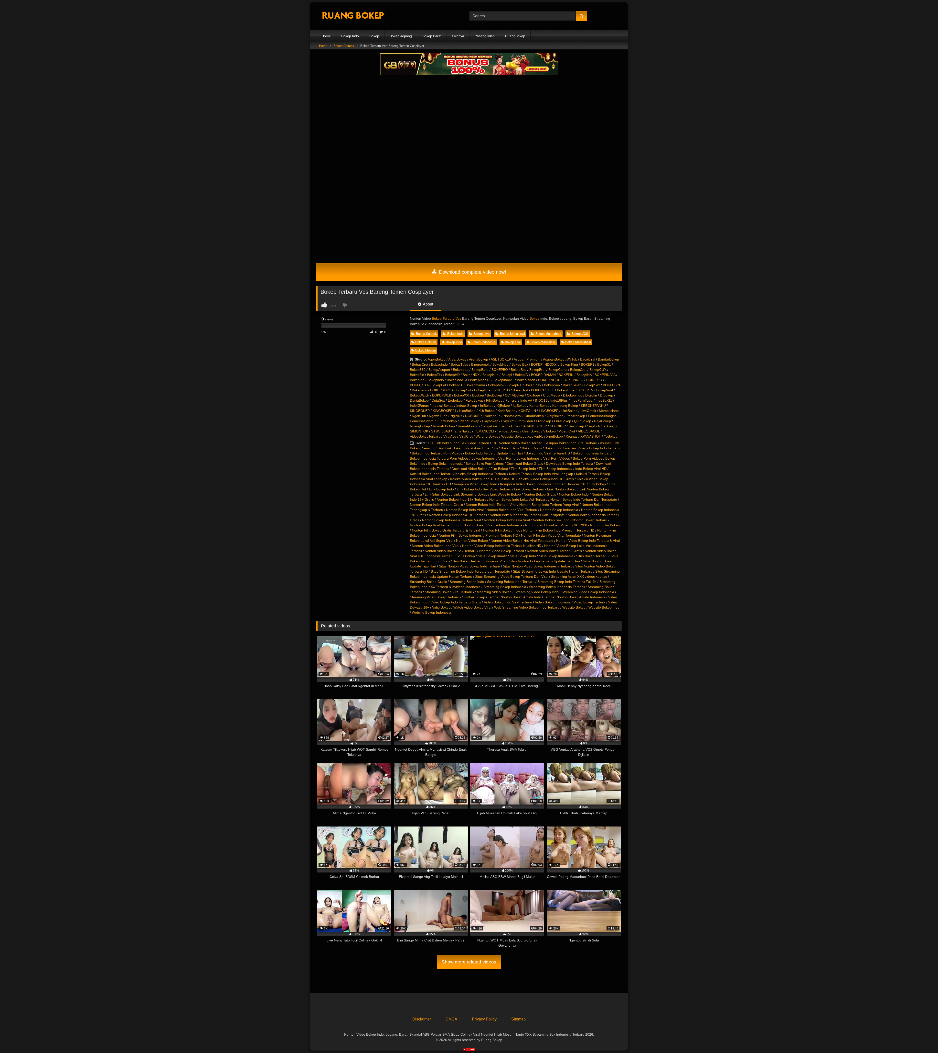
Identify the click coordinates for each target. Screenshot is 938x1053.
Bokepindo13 (457, 380)
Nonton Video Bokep (472, 541)
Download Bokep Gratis (525, 463)
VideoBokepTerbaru (425, 436)
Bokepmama (475, 385)
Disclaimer (421, 1019)
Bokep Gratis (532, 448)
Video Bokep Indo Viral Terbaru (508, 602)
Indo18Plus (559, 400)
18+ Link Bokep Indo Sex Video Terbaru (458, 443)
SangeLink (489, 426)
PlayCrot (507, 421)
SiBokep (609, 426)
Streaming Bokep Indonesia (504, 587)
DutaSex (438, 400)
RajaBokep (602, 421)
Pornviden (525, 421)
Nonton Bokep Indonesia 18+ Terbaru (458, 515)
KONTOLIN (527, 411)
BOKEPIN (566, 375)
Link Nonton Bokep (561, 489)
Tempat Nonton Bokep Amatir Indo (514, 597)
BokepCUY (597, 370)
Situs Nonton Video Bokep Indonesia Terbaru (537, 566)
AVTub (572, 359)
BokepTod (520, 390)
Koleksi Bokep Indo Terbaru (431, 474)
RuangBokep (515, 36)
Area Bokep (457, 359)
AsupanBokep (554, 359)
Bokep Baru (510, 448)
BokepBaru (480, 370)
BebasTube (459, 364)
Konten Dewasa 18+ (570, 484)
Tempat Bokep (508, 431)
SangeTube (509, 426)
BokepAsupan (439, 370)
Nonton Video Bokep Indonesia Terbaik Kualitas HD (501, 546)
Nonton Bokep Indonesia (559, 510)
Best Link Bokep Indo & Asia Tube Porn (467, 448)
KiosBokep (467, 411)
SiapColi (593, 426)
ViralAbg (449, 436)
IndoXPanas (419, 406)
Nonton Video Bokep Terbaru (501, 551)
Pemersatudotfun (423, 421)
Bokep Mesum (425, 350)
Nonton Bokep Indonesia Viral (507, 520)
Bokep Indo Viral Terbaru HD (548, 453)
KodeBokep (506, 411)
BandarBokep (608, 359)
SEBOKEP (558, 426)
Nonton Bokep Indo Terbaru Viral (491, 505)
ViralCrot (466, 436)
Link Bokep (597, 484)
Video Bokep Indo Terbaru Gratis (455, 602)
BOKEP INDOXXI (544, 364)
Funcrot (511, 400)
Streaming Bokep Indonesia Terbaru (557, 587)
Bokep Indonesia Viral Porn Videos (543, 458)
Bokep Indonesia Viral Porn (492, 458)
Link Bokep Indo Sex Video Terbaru (484, 489)
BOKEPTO (501, 390)
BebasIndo (439, 364)
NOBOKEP (473, 416)
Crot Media (551, 395)
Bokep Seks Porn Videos (485, 463)
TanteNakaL (462, 431)
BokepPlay (533, 385)
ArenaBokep (478, 359)
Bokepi (506, 375)
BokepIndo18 (480, 380)
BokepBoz (518, 370)
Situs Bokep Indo (523, 556)
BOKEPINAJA (605, 375)
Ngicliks (456, 416)
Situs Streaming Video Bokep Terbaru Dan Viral (511, 576)
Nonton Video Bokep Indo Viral (435, 546)
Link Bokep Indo (441, 489)
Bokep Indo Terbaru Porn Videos (437, 453)
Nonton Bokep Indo (574, 494)
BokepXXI (461, 395)
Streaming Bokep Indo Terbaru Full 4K (567, 582)
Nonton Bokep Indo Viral (465, 510)
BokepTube (566, 390)
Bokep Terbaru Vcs (446, 318)
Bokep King (569, 364)
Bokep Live (482, 334)
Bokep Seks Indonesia (445, 463)
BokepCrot (578, 370)
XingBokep (554, 436)
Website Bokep (512, 436)
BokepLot (438, 385)
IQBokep (503, 406)
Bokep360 (418, 370)
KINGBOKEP (420, 411)
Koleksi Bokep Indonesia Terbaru (480, 474)
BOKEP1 (587, 364)
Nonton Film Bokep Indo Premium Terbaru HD (558, 530)
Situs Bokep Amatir (492, 556)
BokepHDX (471, 375)
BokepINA (584, 375)
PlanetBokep (469, 421)
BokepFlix (434, 375)
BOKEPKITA (419, 385)
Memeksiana (609, 411)
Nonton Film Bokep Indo (501, 530)
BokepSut (463, 390)
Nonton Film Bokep (605, 525)
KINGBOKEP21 (444, 411)
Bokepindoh (526, 380)
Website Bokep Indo (603, 607)
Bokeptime (482, 390)
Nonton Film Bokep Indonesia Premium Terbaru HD (478, 535)
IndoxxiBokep (466, 406)
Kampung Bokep (565, 406)
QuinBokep (582, 421)
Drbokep (606, 395)
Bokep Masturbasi (548, 334)
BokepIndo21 (503, 380)
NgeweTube (438, 416)
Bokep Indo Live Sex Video (565, 448)
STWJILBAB (440, 431)
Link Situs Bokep (437, 494)
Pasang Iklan (485, 36)
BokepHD (452, 375)
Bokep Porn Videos (587, 458)
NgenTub (419, 416)
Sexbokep (576, 426)
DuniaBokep (419, 400)
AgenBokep (437, 359)
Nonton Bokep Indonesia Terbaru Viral (451, 520)
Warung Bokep (487, 436)
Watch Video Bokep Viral (472, 607)
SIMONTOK (419, 431)
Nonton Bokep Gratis (540, 494)
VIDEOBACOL (589, 431)
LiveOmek (588, 411)
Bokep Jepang (401, 36)
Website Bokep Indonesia (431, 612)
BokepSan (552, 385)
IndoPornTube (582, 400)
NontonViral (512, 416)
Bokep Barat (431, 36)
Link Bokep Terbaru (529, 489)
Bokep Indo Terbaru (604, 448)
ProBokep (543, 421)
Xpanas (571, 436)
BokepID (521, 375)
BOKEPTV (585, 390)
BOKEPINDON (549, 380)
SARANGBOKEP (534, 426)
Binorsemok (480, 364)
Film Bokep (499, 469)
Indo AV (526, 400)
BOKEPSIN (611, 385)
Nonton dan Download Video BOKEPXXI (556, 525)
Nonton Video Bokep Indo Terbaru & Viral (588, 541)
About (427, 304)
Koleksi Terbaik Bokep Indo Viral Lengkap (541, 474)
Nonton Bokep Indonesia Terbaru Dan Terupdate (527, 515)
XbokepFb (535, 436)
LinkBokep (569, 411)
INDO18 (541, 400)
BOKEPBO (499, 370)
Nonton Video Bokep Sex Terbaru (450, 551)
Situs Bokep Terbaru (592, 556)
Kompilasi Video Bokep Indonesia (526, 484)
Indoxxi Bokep (442, 406)
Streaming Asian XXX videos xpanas (579, 576)
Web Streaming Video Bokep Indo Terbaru (526, 607)
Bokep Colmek (343, 46)
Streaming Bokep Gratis (428, 582)
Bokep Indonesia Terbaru (592, 453)
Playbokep (490, 421)
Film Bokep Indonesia (555, 469)
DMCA (451, 1019)
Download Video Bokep (470, 469)
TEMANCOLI (484, 431)
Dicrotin (591, 395)
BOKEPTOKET (542, 390)
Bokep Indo (350, 36)
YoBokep (611, 436)
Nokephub (493, 416)
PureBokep (562, 421)
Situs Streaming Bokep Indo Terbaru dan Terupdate (470, 571)
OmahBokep (534, 416)
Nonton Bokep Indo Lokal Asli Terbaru (518, 499)
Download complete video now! (471, 272)
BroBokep (494, 395)
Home (326, 36)
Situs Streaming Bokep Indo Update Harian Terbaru (552, 571)
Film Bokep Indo (523, 469)
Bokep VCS (580, 334)
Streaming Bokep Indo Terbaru (510, 582)
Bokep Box (520, 364)
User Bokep (531, 431)
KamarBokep (539, 406)
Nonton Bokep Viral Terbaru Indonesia (492, 525)
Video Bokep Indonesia (553, 602)
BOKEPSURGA (441, 390)
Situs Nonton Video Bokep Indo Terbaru (469, 566)
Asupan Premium (527, 359)
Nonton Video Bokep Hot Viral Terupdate (522, 541)
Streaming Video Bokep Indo (536, 592)
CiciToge (533, 395)
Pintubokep (448, 421)
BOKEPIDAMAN (543, 375)
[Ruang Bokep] (352, 16)
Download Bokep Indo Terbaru (569, 463)
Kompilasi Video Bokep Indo (475, 484)
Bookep (478, 395)
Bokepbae (461, 370)
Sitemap (518, 1019)
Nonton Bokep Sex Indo (551, 520)
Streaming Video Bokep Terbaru (434, 597)
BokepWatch (419, 395)
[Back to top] (922, 1038)
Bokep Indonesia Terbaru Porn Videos (439, 458)
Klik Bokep (487, 411)
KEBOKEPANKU (593, 406)
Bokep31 (604, 364)
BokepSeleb (572, 385)
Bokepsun (419, 390)
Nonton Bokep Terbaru (589, 520)
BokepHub (490, 375)
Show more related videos (469, 961)
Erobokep (455, 400)
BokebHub (500, 364)
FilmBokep (494, 400)
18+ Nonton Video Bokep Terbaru (518, 443)
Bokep (374, 36)
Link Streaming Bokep (470, 494)
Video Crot (567, 431)
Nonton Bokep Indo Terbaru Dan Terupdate (583, 499)
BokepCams (557, 370)
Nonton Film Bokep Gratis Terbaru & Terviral (446, 530)
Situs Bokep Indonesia (556, 556)
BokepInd (417, 380)
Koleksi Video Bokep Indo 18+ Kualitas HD (482, 479)
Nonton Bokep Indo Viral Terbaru (512, 510)
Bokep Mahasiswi (512, 334)
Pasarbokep (575, 416)
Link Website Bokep (505, 494)
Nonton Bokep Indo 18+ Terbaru (461, 499)
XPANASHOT (590, 436)
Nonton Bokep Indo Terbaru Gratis (436, 505)
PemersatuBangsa (602, 416)
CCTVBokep (514, 395)
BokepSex (592, 385)
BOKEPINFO (573, 380)
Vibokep (549, 431)
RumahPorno (468, 426)
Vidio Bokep (441, 607)
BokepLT (456, 385)
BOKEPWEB (441, 395)
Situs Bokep (466, 556)
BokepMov (496, 385)
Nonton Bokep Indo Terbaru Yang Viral (549, 505)
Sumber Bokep (473, 597)
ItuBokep (519, 406)
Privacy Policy (484, 1019)
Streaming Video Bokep (493, 592)
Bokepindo (435, 380)
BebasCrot (420, 364)
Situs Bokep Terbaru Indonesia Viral (478, 561)
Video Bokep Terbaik (589, 602)
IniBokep (486, 406)
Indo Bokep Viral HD (591, 469)
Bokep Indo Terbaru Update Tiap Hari (494, 453)
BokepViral (604, 390)
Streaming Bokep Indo (467, 582)
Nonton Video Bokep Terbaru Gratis (554, 551)
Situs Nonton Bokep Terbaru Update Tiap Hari (544, 561)
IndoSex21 (604, 400)
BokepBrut (537, 370)
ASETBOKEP (501, 359)
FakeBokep (474, 400)
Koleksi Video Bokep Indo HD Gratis (546, 479)
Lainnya (458, 36)
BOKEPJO (594, 380)
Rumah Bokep (444, 426)
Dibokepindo (572, 395)
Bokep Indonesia (483, 342)
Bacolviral (587, 359)
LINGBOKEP (548, 411)
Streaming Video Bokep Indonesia (588, 592)
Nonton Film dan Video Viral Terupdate (551, 535)
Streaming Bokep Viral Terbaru (448, 592)
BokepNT (514, 385)
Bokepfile (417, 375)
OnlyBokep (555, 416)
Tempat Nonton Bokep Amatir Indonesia (574, 597)
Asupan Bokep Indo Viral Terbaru (571, 443)
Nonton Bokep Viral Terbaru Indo (435, 525)
